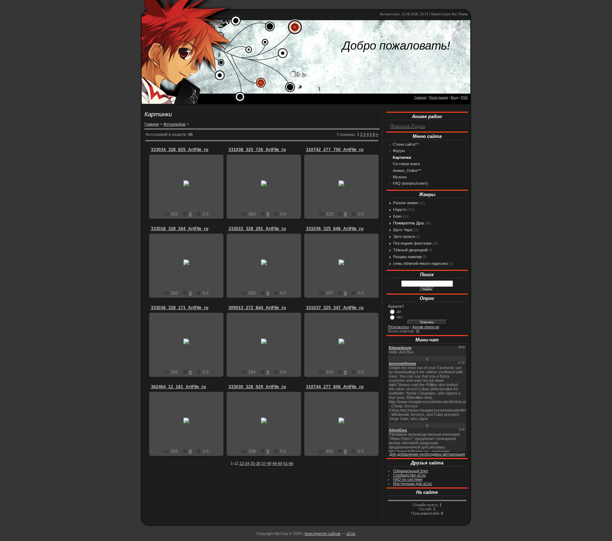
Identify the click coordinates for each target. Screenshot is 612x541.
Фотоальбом (174, 124)
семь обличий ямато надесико (420, 263)
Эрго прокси (404, 236)
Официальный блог (410, 471)
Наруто (399, 209)
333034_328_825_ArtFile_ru (179, 149)
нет (400, 317)
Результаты (398, 327)
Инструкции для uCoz (412, 483)
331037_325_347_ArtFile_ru (334, 307)
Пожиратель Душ (408, 223)
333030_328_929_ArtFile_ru (257, 386)
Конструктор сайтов (322, 533)
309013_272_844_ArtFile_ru (257, 307)
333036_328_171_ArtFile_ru (179, 307)
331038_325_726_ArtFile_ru (257, 149)
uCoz (351, 533)
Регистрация (438, 97)
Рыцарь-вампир (407, 257)
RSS (464, 97)
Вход (454, 97)
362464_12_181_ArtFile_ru (178, 386)
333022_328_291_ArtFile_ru (257, 228)
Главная (420, 97)
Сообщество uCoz (409, 475)
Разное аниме (405, 203)
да (399, 311)
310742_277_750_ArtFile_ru (334, 149)
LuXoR (189, 188)
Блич (397, 216)
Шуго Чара (402, 230)
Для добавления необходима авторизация (427, 454)
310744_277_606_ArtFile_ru (334, 386)
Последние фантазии (412, 243)
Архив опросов (425, 327)
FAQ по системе (408, 479)
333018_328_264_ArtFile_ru (179, 228)
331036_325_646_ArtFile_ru (334, 228)
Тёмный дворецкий (410, 250)
